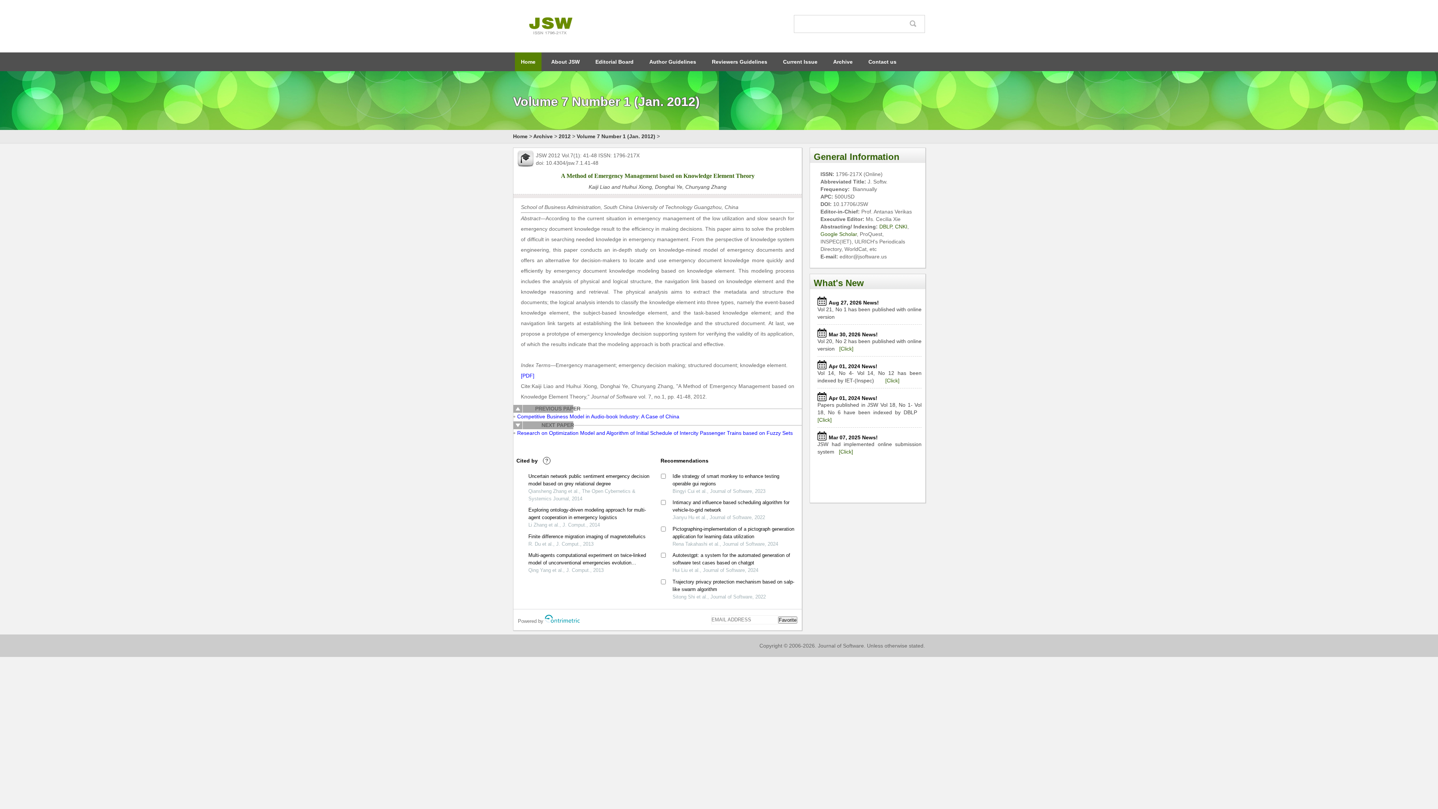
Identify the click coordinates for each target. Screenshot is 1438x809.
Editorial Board (614, 62)
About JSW (565, 62)
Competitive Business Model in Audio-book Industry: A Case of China (598, 416)
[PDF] (527, 376)
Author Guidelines (672, 62)
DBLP (885, 227)
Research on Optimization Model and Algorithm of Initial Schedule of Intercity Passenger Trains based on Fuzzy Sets (655, 433)
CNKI (901, 227)
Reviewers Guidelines (739, 62)
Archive (843, 62)
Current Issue (800, 62)
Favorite (788, 620)
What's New (839, 283)
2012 (565, 136)
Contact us (882, 62)
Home (528, 62)
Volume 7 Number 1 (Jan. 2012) (616, 136)
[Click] (846, 349)
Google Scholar (838, 234)
